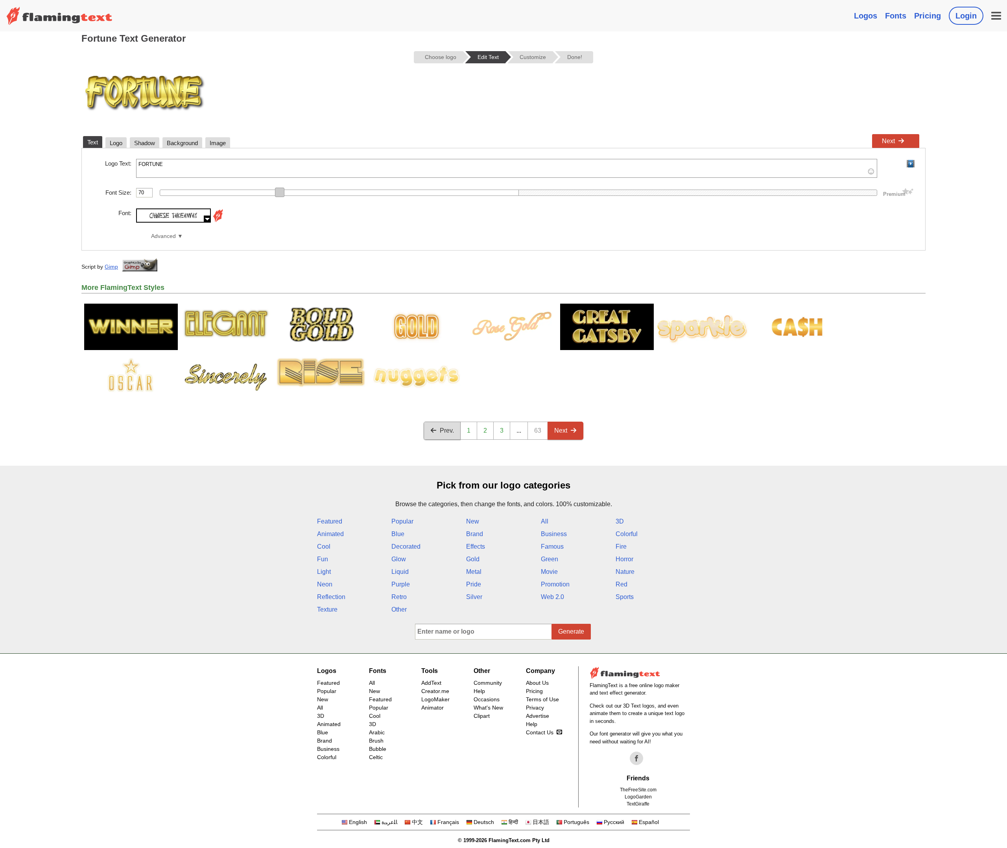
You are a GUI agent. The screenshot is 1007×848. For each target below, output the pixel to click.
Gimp (111, 267)
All (544, 521)
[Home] (59, 16)
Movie (549, 571)
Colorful (627, 534)
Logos (865, 15)
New (472, 521)
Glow (398, 559)
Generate (571, 631)
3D (620, 521)
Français (448, 822)
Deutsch (484, 822)
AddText (431, 683)
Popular (402, 521)
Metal (473, 571)
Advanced (163, 236)
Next (888, 141)
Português (576, 822)
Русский (614, 822)
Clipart (482, 716)
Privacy (535, 707)
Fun (322, 559)
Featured (329, 521)
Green (549, 559)
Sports (625, 597)
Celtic (376, 757)
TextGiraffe (638, 804)
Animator (432, 707)
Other (399, 609)
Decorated (406, 546)
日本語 (541, 822)
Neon (324, 584)
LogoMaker (435, 699)
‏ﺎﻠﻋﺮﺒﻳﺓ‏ (389, 822)
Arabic (377, 732)
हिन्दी (513, 822)
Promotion (555, 584)
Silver (474, 597)
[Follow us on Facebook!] (636, 758)
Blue (397, 534)
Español (649, 822)
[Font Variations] (218, 220)
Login (966, 15)
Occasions (487, 699)
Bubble (377, 749)
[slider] (279, 192)
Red (621, 584)
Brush (376, 740)
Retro (399, 597)
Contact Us (539, 732)
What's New (488, 707)
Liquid (400, 571)
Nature (625, 571)
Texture (327, 609)
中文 (417, 822)
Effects (475, 546)
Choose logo (440, 57)
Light (324, 571)
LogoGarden (638, 797)
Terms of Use (542, 699)
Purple (400, 584)
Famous (552, 546)
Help (479, 691)
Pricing (927, 15)
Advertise (537, 716)
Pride (473, 584)
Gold (473, 559)
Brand (474, 534)
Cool (323, 546)
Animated (330, 534)
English (358, 822)
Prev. (447, 430)
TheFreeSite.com (638, 790)
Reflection (331, 597)
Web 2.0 (552, 597)
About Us (537, 683)
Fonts (895, 15)
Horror (624, 559)
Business (554, 534)
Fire (621, 546)
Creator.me (435, 691)
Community (488, 683)
